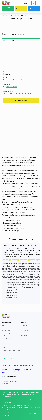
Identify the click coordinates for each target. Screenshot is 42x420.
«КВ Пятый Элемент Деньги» (13, 392)
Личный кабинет (24, 3)
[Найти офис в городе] (19, 29)
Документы (24, 330)
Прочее (4, 335)
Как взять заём (6, 330)
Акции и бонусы (6, 328)
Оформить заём (21, 100)
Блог (22, 333)
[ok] (11, 358)
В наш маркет (34, 9)
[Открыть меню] (38, 3)
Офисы (23, 328)
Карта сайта (24, 335)
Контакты (4, 353)
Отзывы (4, 347)
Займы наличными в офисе (8, 9)
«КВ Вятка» (9, 405)
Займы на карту (21, 9)
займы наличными (9, 176)
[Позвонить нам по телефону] (34, 3)
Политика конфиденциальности (11, 350)
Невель (6, 74)
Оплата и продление (8, 333)
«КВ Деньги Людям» (11, 412)
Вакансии (4, 345)
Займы (3, 325)
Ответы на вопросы (7, 338)
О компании (24, 325)
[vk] (4, 358)
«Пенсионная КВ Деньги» (12, 399)
